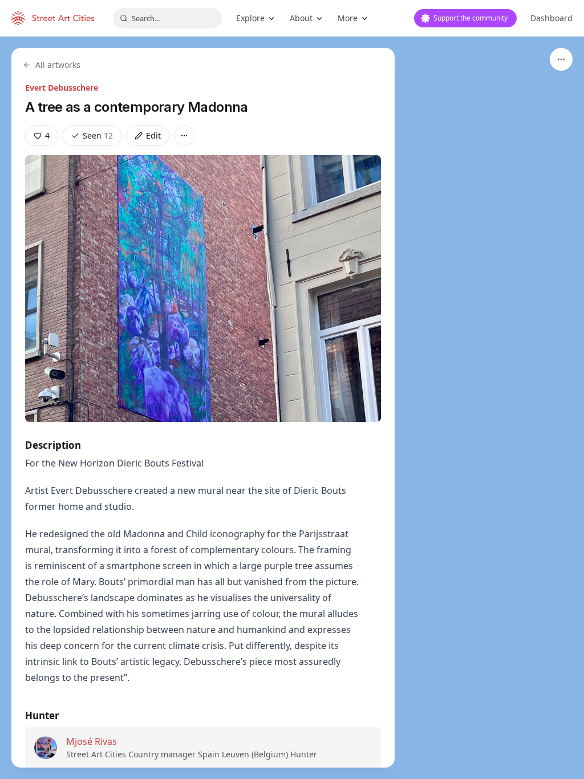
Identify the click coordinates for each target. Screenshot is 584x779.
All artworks (57, 64)
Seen (98, 135)
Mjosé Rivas (91, 741)
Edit (153, 135)
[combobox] (167, 18)
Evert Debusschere (61, 87)
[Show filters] (561, 59)
